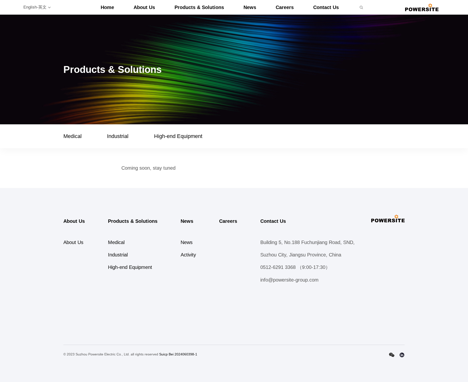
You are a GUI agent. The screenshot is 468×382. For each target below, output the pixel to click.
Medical (72, 136)
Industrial (117, 136)
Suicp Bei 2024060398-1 (178, 354)
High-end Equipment (178, 136)
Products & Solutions (199, 7)
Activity (188, 254)
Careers (285, 7)
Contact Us (326, 7)
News (250, 7)
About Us (144, 7)
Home (107, 7)
